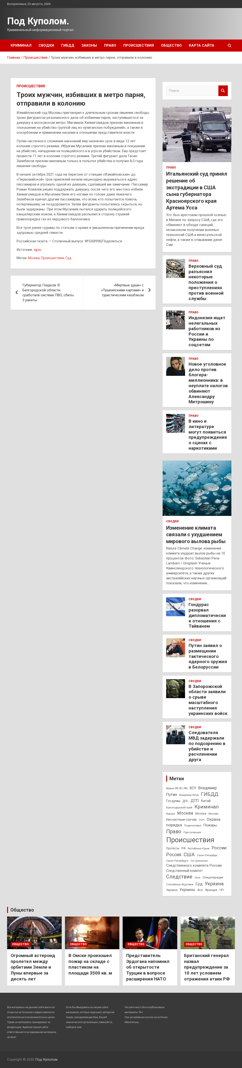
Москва (34, 258)
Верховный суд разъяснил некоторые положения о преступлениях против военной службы (206, 282)
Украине (171, 890)
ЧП (221, 890)
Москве (200, 813)
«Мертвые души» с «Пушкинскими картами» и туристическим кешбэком (122, 290)
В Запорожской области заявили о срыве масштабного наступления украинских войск (208, 700)
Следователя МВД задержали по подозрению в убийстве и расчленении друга (207, 746)
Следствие (179, 877)
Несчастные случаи (181, 819)
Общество (171, 45)
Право (110, 45)
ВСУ (193, 788)
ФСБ (200, 890)
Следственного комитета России (194, 865)
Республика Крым (198, 848)
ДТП (194, 800)
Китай (206, 801)
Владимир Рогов (189, 795)
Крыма (170, 813)
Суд (68, 258)
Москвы (213, 813)
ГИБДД (67, 45)
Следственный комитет (184, 871)
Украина (214, 883)
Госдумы (173, 801)
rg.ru (37, 250)
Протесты (172, 848)
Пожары (210, 825)
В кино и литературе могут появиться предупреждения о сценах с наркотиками (208, 434)
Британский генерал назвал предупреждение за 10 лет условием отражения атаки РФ (207, 967)
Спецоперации (213, 877)
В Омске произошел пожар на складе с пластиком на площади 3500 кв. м (90, 964)
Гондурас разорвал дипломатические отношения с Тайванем (207, 615)
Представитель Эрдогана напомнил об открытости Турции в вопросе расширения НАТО (147, 967)
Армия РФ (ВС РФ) (177, 788)
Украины (187, 889)
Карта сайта (201, 45)
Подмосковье (192, 825)
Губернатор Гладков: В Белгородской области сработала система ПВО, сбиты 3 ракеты (48, 292)
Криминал (21, 45)
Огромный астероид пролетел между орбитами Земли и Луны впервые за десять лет (33, 967)
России (219, 848)
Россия (174, 854)
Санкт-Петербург (207, 855)
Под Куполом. (38, 21)
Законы (89, 45)
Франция (211, 890)
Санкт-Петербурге (177, 860)
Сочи (197, 877)
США (189, 854)
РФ (184, 848)
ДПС (185, 801)
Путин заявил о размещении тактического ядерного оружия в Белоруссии (208, 656)
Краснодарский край (179, 807)
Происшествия (138, 45)
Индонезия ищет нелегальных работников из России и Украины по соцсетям (207, 331)
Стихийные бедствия (179, 884)
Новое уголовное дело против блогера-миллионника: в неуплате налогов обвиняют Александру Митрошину (208, 383)
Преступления (192, 832)
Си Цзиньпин (199, 860)
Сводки (46, 45)
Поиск (223, 90)
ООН (201, 819)
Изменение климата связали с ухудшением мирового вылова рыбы (196, 534)
